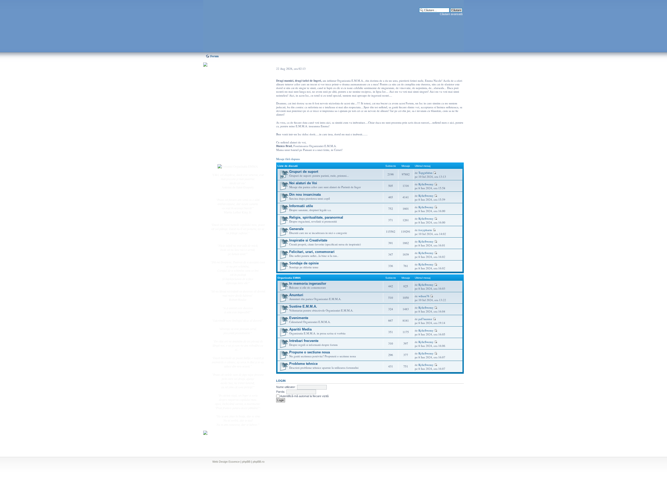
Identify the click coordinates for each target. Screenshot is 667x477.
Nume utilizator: (286, 387)
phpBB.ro (258, 461)
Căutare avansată (451, 14)
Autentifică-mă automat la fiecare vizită (304, 396)
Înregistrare (228, 150)
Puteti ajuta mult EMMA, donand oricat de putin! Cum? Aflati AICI (235, 73)
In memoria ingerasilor (307, 283)
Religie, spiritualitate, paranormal (316, 217)
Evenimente (298, 318)
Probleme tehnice (303, 364)
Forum (214, 56)
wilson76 (423, 296)
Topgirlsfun (425, 173)
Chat (223, 102)
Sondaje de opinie (304, 263)
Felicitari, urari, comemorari (312, 252)
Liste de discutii (287, 165)
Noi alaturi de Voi (303, 183)
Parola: (280, 391)
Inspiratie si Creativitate (308, 240)
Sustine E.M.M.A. (303, 306)
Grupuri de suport (303, 172)
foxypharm (425, 230)
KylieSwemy (426, 184)
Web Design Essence (226, 461)
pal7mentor (425, 319)
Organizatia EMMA (289, 277)
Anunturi (296, 295)
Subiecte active (230, 118)
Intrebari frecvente (303, 341)
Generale (296, 229)
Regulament (228, 135)
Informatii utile (301, 206)
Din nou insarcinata (305, 194)
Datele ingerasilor (231, 123)
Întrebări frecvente (232, 129)
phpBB (246, 461)
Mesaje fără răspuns (288, 159)
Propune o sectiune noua (309, 352)
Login (224, 156)
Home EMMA (230, 91)
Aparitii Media (300, 329)
